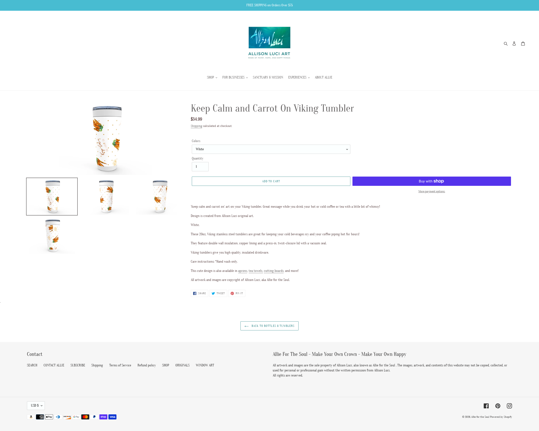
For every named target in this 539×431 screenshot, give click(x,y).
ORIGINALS (182, 365)
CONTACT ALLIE (54, 365)
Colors (196, 141)
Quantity (197, 158)
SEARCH (32, 365)
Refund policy (146, 365)
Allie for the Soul (480, 416)
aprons (242, 271)
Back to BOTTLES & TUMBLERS (273, 326)
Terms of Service (120, 365)
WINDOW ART (205, 365)
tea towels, (256, 271)
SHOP (165, 365)
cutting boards (274, 271)
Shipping (196, 126)
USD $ (35, 405)
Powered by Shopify (501, 416)
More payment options (431, 191)
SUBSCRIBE (78, 365)
